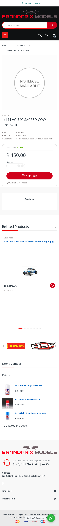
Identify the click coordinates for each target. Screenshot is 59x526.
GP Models (10, 514)
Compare (23, 183)
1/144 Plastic (20, 45)
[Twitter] (6, 125)
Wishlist (12, 183)
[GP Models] (29, 14)
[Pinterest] (16, 125)
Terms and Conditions (45, 514)
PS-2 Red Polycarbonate (27, 399)
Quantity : (10, 162)
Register (28, 3)
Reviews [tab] (29, 199)
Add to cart (31, 176)
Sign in (37, 3)
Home (5, 45)
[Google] (11, 125)
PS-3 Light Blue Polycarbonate (30, 413)
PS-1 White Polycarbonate (28, 385)
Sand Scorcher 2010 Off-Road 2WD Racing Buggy (29, 241)
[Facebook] (2, 125)
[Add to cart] (52, 285)
